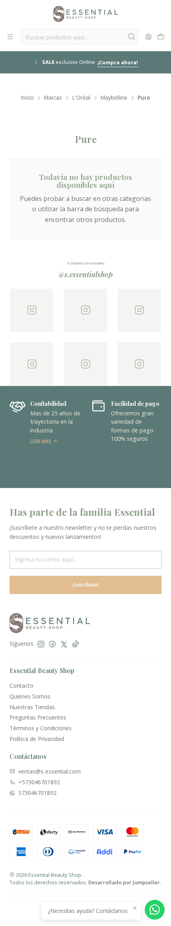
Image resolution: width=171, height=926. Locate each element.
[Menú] (10, 37)
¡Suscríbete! (85, 584)
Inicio (27, 97)
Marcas (53, 97)
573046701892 (37, 793)
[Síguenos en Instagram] (41, 644)
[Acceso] (148, 37)
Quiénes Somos (30, 696)
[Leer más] (45, 437)
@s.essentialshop (85, 274)
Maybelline (114, 97)
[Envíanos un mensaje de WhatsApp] (155, 910)
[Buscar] (131, 37)
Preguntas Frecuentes (38, 717)
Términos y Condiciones (41, 728)
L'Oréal (81, 97)
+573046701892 (39, 782)
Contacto (21, 685)
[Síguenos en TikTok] (76, 644)
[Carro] (160, 37)
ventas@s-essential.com (49, 771)
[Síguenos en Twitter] (64, 644)
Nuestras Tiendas (32, 707)
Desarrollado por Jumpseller (124, 882)
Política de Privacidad (37, 739)
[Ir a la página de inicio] (85, 14)
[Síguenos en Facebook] (52, 644)
